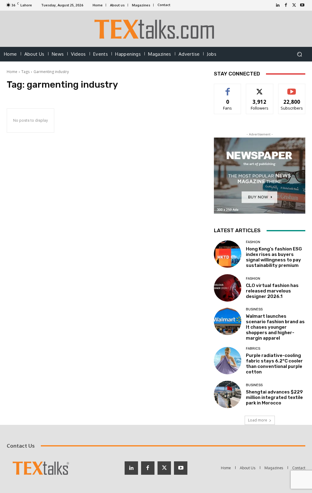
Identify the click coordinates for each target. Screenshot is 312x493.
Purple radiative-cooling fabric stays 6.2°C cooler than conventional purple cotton (274, 364)
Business (254, 309)
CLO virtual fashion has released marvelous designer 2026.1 (272, 291)
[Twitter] (294, 5)
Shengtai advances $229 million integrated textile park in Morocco (274, 397)
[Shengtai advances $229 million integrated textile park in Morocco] (227, 394)
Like (227, 88)
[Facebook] (286, 5)
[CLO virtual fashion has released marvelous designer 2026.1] (227, 288)
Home (12, 71)
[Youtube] (302, 5)
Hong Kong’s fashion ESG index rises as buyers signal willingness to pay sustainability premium (274, 257)
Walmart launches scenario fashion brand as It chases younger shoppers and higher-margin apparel (275, 327)
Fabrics (253, 348)
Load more (257, 420)
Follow (260, 88)
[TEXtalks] (156, 29)
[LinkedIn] (278, 5)
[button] (299, 54)
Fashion (253, 242)
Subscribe (291, 88)
